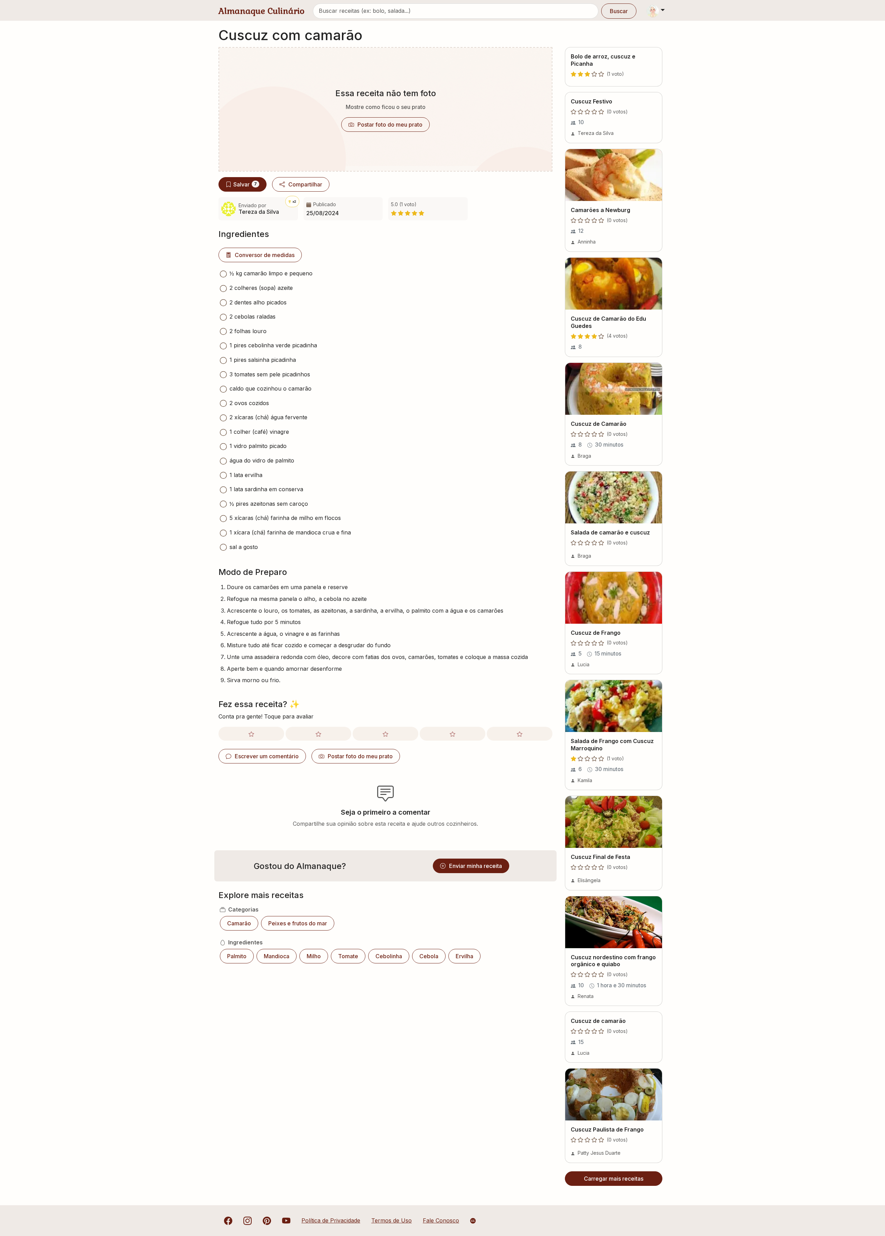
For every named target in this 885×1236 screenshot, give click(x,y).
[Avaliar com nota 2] (318, 734)
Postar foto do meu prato (389, 124)
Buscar (619, 11)
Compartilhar (305, 184)
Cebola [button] (428, 956)
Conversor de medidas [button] (265, 254)
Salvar (245, 184)
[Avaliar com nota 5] (519, 734)
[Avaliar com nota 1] (251, 734)
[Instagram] (247, 1220)
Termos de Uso (391, 1220)
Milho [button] (314, 956)
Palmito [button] (236, 956)
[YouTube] (286, 1220)
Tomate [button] (348, 956)
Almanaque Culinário (261, 11)
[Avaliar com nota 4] (452, 734)
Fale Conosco (441, 1220)
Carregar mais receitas (613, 1178)
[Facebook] (228, 1220)
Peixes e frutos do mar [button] (297, 923)
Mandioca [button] (276, 956)
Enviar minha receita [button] (475, 865)
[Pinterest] (267, 1220)
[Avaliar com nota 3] (385, 734)
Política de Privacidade (330, 1220)
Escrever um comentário (267, 756)
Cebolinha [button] (388, 956)
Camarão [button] (239, 923)
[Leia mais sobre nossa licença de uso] (473, 1221)
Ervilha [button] (464, 956)
